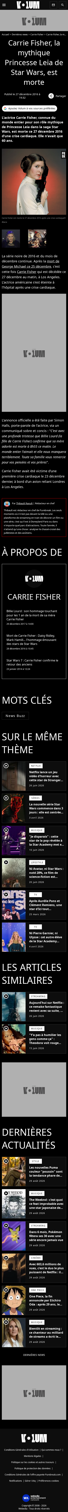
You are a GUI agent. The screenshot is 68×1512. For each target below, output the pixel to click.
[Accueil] (28, 5)
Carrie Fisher (37, 34)
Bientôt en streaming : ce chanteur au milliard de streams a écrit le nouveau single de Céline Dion (46, 1337)
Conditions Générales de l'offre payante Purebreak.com (33, 1474)
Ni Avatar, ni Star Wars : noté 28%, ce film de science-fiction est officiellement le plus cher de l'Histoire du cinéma (46, 879)
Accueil (5, 34)
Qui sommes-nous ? (51, 1449)
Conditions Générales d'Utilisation (21, 1449)
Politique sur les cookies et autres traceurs (32, 1462)
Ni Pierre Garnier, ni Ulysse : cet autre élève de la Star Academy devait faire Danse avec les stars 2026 (46, 941)
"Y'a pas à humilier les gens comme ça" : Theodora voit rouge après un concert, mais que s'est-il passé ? (45, 1043)
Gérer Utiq (30, 1480)
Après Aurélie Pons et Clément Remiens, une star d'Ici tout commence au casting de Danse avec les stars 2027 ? (45, 911)
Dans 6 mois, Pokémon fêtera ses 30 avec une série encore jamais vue (46, 1236)
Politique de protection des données (33, 1468)
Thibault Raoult (24, 503)
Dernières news (20, 34)
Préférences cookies (48, 1480)
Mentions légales (32, 1456)
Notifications (15, 1480)
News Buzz (15, 716)
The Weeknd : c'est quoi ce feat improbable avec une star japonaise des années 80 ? (46, 1206)
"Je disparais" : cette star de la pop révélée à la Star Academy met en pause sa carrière (46, 843)
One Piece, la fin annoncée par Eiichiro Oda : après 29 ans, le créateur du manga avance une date (45, 1304)
